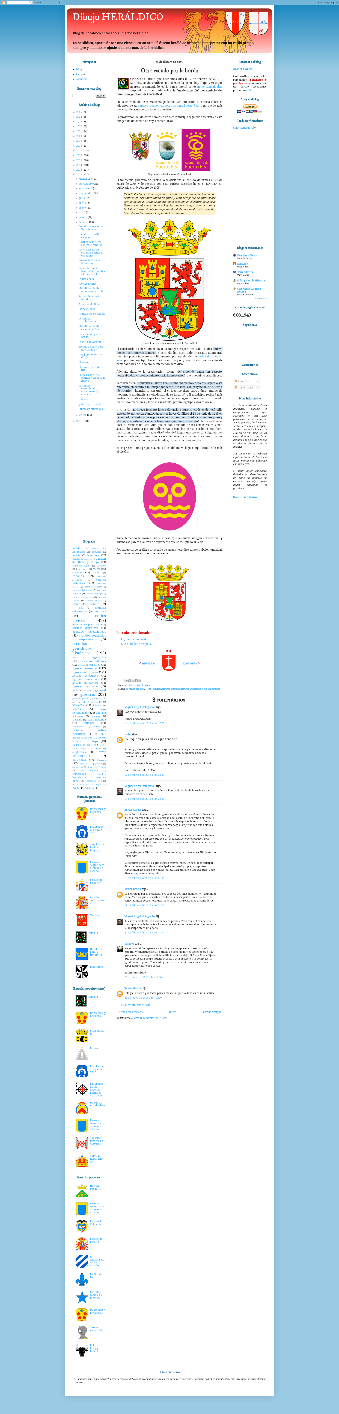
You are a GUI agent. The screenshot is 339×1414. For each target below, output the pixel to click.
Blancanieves (87, 308)
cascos (96, 569)
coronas (130, 689)
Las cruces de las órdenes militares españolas (91, 252)
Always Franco (88, 283)
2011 (79, 421)
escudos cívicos (153, 689)
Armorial (82, 79)
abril (82, 212)
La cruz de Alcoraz (90, 341)
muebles (89, 723)
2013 (79, 169)
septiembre (86, 193)
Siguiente (190, 663)
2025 (79, 112)
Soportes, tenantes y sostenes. (96, 1140)
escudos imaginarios (89, 657)
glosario (87, 694)
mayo (83, 207)
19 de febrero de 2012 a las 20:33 (144, 798)
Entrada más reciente (130, 1012)
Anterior (148, 663)
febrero (84, 222)
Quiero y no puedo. (136, 639)
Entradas (243, 381)
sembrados (79, 774)
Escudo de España (96, 1240)
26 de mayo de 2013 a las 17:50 (143, 977)
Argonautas (78, 551)
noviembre (86, 183)
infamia (97, 705)
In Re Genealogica (209, 86)
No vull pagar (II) (95, 1187)
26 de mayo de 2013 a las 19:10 (143, 997)
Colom (96, 572)
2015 (79, 160)
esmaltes (94, 664)
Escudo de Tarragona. (138, 644)
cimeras (77, 572)
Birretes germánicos (82, 559)
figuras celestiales (85, 675)
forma (75, 690)
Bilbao (94, 1048)
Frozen (87, 690)
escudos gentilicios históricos (81, 648)
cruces (77, 604)
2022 (79, 126)
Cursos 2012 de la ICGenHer (89, 262)
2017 (79, 150)
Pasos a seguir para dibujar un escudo (97, 866)
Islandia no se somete (92, 313)
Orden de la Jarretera (84, 745)
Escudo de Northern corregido (91, 236)
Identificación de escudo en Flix (89, 328)
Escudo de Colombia (96, 1223)
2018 (79, 145)
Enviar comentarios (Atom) (150, 1018)
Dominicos (96, 966)
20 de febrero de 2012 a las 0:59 (143, 932)
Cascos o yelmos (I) (96, 1329)
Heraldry (242, 263)
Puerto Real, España (139, 685)
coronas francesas (82, 590)
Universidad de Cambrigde (86, 784)
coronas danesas (93, 587)
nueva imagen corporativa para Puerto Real (169, 105)
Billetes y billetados (91, 409)
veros (75, 787)
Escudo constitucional (97, 900)
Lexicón (81, 74)
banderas (93, 555)
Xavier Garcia (132, 809)
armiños (96, 551)
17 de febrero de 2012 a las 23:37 (144, 774)
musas (96, 726)
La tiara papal (87, 279)
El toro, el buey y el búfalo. (96, 1348)
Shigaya (129, 943)
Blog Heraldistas (247, 255)
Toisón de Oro (93, 781)
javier (128, 734)
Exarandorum (245, 272)
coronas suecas (93, 601)
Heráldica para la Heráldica (96, 952)
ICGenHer (78, 705)
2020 (79, 136)
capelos (101, 565)
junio (83, 202)
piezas (101, 759)
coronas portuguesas (82, 597)
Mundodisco (78, 727)
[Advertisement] (89, 481)
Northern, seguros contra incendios (90, 243)
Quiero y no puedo (90, 404)
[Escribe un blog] (129, 680)
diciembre (86, 178)
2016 (79, 155)
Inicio (172, 1012)
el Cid (77, 608)
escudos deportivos (85, 627)
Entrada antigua (212, 1012)
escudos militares (94, 661)
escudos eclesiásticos (89, 631)
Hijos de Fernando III (89, 702)
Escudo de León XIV (96, 881)
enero (83, 415)
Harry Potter (99, 698)
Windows (89, 788)
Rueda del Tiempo (97, 767)
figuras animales (171, 689)
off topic (93, 741)
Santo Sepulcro (89, 771)
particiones (79, 759)
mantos (96, 716)
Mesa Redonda (96, 719)
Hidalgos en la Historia (251, 280)
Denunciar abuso (245, 497)
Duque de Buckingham (98, 1104)
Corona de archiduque (87, 320)
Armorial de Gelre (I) (91, 304)
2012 (79, 174)
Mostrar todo (261, 299)
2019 (79, 140)
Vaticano (95, 915)
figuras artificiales (191, 689)
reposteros (77, 767)
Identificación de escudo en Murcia (91, 290)
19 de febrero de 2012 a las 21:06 (144, 905)
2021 (79, 131)
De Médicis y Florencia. (98, 810)
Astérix (76, 555)
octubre (84, 188)
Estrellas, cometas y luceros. (96, 1295)
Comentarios (245, 387)
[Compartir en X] (133, 680)
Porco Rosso (85, 764)
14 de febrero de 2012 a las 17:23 (144, 723)
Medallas (77, 719)
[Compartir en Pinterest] (139, 680)
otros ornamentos (89, 754)
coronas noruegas (94, 594)
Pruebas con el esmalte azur (97, 829)
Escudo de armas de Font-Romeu (91, 228)
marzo (83, 217)
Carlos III (83, 569)
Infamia (83, 399)
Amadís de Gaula (85, 548)
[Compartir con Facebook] (136, 680)
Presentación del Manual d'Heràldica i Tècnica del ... (92, 271)
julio (82, 198)
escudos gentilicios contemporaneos (89, 637)
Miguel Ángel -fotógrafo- (139, 707)
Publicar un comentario (135, 1004)
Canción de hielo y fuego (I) (97, 847)
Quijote (98, 763)
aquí (248, 90)
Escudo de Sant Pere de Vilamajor (91, 348)
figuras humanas (211, 689)
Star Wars (95, 777)
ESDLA (81, 665)
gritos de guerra (80, 699)
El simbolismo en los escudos (97, 1261)
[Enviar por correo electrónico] (126, 680)
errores (140, 689)
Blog (79, 69)
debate (94, 604)
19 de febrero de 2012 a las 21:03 (144, 878)
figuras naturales (85, 686)
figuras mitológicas (85, 682)
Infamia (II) (95, 932)
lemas (76, 709)
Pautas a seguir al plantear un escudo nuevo (92, 377)
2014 (79, 165)
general (100, 690)
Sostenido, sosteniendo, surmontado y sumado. (88, 390)
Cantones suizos (81, 565)
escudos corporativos (86, 624)
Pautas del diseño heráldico (89, 298)
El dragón (84, 362)
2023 (79, 121)
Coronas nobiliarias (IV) (97, 1158)
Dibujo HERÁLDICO (117, 17)
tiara (75, 780)
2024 (79, 116)
